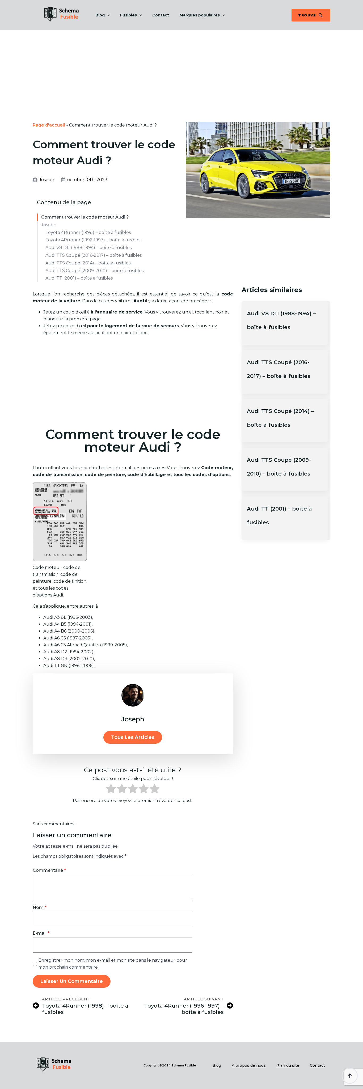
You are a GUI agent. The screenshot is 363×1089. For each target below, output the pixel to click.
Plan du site (287, 1065)
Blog (100, 15)
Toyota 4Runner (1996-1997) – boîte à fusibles (93, 239)
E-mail (41, 933)
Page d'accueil (49, 125)
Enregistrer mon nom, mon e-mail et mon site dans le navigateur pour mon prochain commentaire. (112, 964)
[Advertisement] (181, 69)
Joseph (48, 224)
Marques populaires (200, 15)
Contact (160, 15)
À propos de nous (249, 1065)
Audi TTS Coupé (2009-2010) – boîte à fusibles (94, 270)
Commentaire (49, 870)
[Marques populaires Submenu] (225, 15)
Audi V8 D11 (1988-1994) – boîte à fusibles (88, 247)
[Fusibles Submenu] (142, 15)
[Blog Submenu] (110, 15)
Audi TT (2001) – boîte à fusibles (79, 278)
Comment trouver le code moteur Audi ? (85, 217)
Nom (40, 907)
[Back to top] (350, 1076)
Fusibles (128, 15)
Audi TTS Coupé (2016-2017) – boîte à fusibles (93, 255)
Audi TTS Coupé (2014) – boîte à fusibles (87, 262)
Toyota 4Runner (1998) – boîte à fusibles (88, 232)
